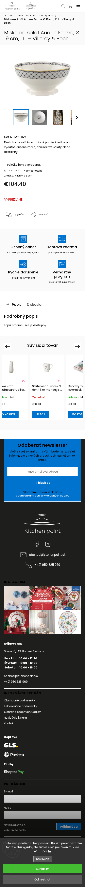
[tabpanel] (47, 387)
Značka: (18, 175)
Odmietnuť (42, 879)
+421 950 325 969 (47, 565)
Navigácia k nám (15, 718)
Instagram (48, 544)
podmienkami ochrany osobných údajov (42, 495)
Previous (8, 346)
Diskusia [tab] (34, 304)
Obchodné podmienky (19, 700)
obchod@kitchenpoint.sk (47, 555)
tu (49, 851)
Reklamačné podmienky (20, 706)
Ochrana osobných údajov (22, 712)
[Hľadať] (63, 6)
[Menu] (78, 6)
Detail (40, 414)
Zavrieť (71, 224)
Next (78, 346)
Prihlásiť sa (42, 483)
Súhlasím (42, 869)
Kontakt (9, 723)
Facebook (37, 544)
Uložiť (13, 226)
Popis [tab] (17, 304)
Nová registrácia (14, 825)
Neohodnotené (33, 170)
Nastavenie (42, 858)
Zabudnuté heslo (15, 830)
